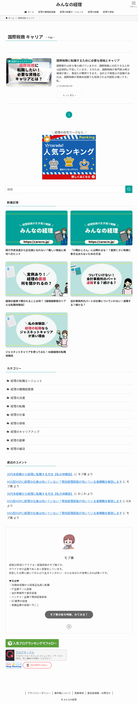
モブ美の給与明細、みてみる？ (69, 614)
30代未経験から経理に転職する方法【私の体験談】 (40, 474)
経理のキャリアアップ (25, 431)
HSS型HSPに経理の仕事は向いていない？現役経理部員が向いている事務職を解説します (64, 481)
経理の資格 (18, 423)
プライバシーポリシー (39, 693)
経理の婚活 (18, 448)
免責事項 (79, 693)
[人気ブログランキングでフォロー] (32, 646)
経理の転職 (18, 406)
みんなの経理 (69, 4)
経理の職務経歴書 (22, 389)
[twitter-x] (69, 626)
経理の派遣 (18, 398)
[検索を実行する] (128, 189)
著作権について (62, 693)
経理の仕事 (18, 414)
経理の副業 (18, 440)
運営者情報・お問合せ (99, 693)
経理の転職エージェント (26, 381)
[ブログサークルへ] (36, 655)
